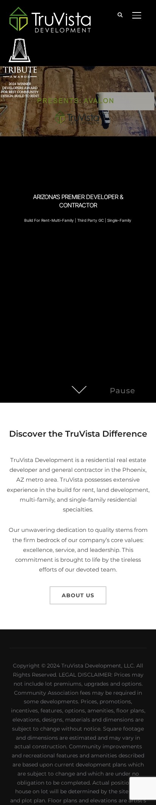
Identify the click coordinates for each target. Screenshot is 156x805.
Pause (122, 390)
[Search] (120, 14)
